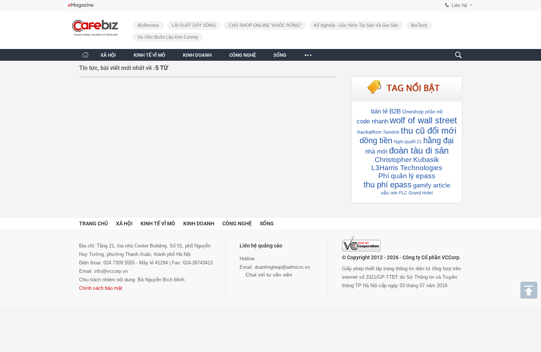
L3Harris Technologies (406, 168)
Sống (267, 223)
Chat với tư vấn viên (268, 275)
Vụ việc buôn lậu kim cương (168, 37)
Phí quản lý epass (406, 176)
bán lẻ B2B (386, 111)
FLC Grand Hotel (416, 193)
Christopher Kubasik (407, 159)
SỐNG (279, 55)
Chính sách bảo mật (100, 288)
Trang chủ (93, 223)
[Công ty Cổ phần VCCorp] (361, 243)
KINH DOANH (197, 55)
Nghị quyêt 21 (408, 141)
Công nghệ (237, 223)
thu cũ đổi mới (428, 130)
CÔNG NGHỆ (242, 55)
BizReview (148, 25)
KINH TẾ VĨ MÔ (149, 55)
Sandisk (391, 132)
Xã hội (124, 223)
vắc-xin (389, 193)
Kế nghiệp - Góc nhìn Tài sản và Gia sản (356, 25)
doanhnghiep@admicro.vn (282, 267)
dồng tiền (376, 140)
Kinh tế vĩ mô (158, 223)
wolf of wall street (423, 120)
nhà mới (376, 151)
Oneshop (413, 112)
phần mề (434, 112)
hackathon (369, 132)
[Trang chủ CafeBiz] (85, 54)
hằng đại (438, 140)
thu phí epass (387, 184)
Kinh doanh (198, 223)
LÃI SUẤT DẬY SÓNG (194, 25)
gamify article (431, 185)
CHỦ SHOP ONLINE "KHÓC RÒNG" (265, 25)
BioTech (419, 25)
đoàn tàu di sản (419, 150)
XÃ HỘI (108, 55)
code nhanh (372, 121)
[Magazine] (80, 5)
